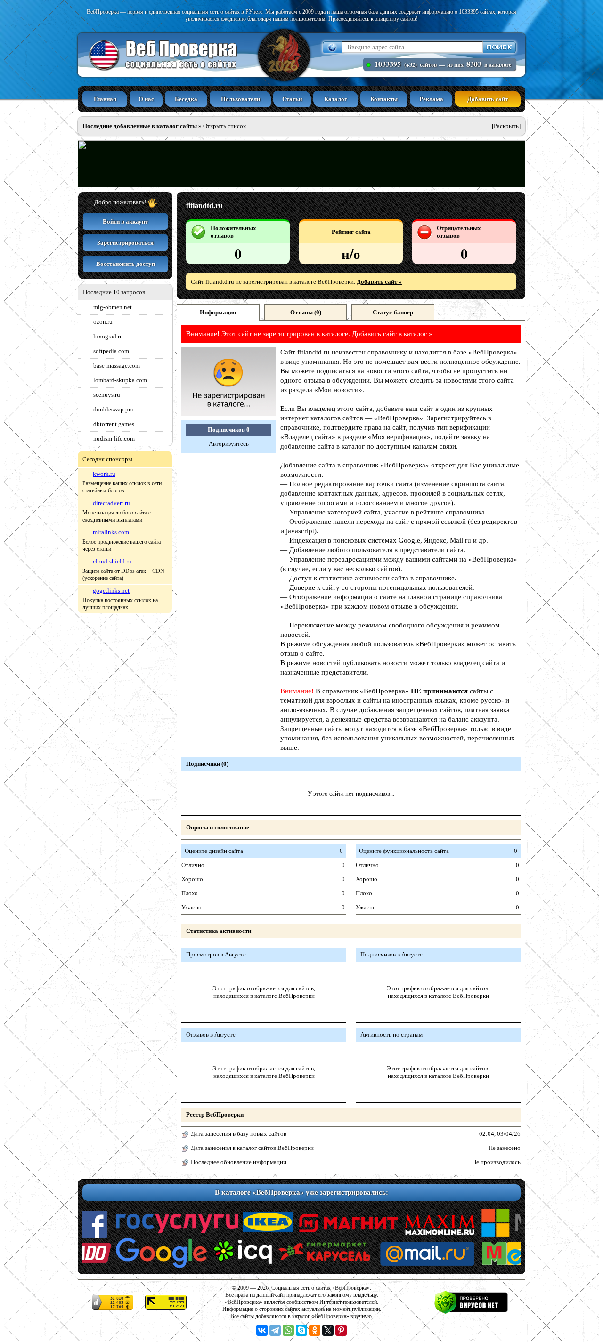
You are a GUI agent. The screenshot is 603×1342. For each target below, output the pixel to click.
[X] (328, 1330)
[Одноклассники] (314, 1330)
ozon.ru (103, 321)
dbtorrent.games (113, 423)
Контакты (384, 99)
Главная (105, 99)
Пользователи (240, 99)
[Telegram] (275, 1330)
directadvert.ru (111, 502)
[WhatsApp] (288, 1330)
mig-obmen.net (112, 307)
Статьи (292, 99)
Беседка (186, 99)
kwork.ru (104, 473)
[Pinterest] (341, 1330)
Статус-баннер (393, 312)
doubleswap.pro (113, 409)
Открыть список (224, 125)
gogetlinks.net (111, 590)
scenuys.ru (106, 394)
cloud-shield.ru (112, 561)
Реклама (431, 99)
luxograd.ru (108, 336)
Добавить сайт (487, 99)
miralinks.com (111, 532)
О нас (146, 99)
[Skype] (301, 1330)
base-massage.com (116, 365)
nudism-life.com (114, 438)
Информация (218, 312)
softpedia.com (111, 350)
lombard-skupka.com (120, 380)
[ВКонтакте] (262, 1330)
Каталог (335, 99)
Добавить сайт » (379, 281)
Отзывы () (305, 312)
